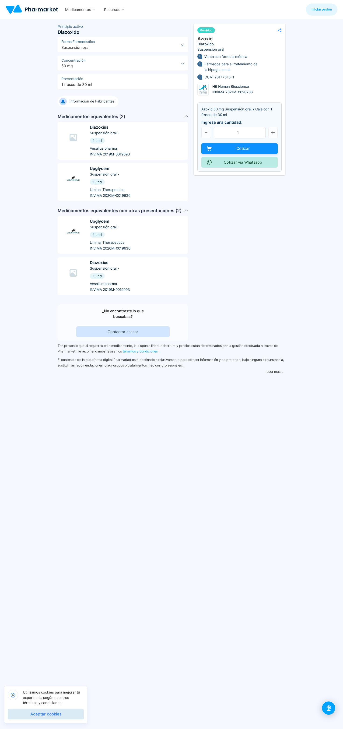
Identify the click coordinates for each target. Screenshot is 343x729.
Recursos (112, 9)
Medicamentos (78, 9)
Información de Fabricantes (92, 101)
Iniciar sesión (322, 9)
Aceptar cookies (45, 714)
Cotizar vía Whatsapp (243, 162)
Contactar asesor (123, 331)
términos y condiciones (140, 351)
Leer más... (274, 371)
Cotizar (243, 148)
